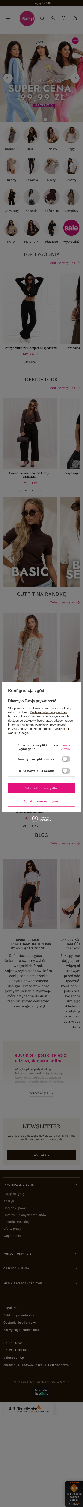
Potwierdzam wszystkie (41, 788)
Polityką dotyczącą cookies (48, 712)
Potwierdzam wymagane (41, 801)
